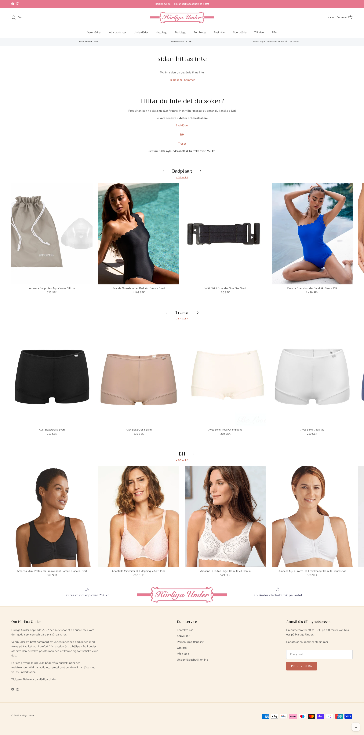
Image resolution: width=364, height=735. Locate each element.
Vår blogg (183, 654)
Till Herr (259, 32)
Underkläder (141, 32)
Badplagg (180, 32)
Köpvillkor (183, 636)
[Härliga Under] (182, 17)
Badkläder (182, 125)
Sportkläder (240, 32)
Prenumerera (301, 666)
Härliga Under (27, 715)
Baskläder (219, 32)
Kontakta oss (185, 630)
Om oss (182, 648)
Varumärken (94, 32)
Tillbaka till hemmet (182, 80)
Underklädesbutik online (192, 660)
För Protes (200, 32)
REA (274, 32)
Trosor (182, 144)
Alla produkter (117, 32)
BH (182, 134)
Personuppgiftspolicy (190, 642)
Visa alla (182, 177)
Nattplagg (161, 32)
